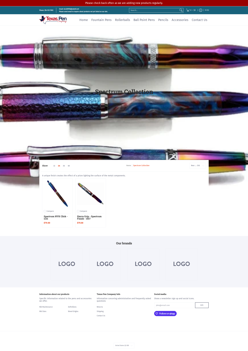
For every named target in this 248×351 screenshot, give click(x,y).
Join (201, 305)
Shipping (100, 311)
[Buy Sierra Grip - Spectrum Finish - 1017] (90, 193)
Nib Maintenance (46, 307)
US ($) (207, 10)
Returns (100, 307)
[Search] (181, 10)
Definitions (72, 307)
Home (128, 166)
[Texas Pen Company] (53, 19)
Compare (50, 211)
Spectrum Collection (141, 166)
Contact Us (101, 316)
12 (54, 166)
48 (69, 166)
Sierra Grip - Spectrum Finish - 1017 (89, 217)
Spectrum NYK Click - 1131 (56, 217)
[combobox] (154, 10)
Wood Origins (73, 311)
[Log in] (201, 10)
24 (59, 166)
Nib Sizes (42, 311)
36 (64, 166)
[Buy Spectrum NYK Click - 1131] (57, 193)
